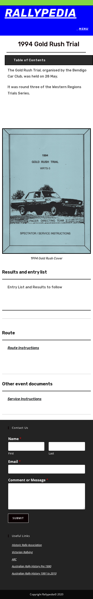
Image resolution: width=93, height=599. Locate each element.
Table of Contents (30, 60)
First (11, 453)
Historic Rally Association (27, 545)
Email (14, 461)
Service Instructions (25, 399)
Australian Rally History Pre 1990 (31, 566)
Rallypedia (41, 13)
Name (14, 439)
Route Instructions (23, 348)
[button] (49, 60)
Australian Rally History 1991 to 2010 (34, 573)
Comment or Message (28, 480)
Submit (18, 518)
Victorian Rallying (22, 552)
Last (51, 453)
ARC (14, 559)
